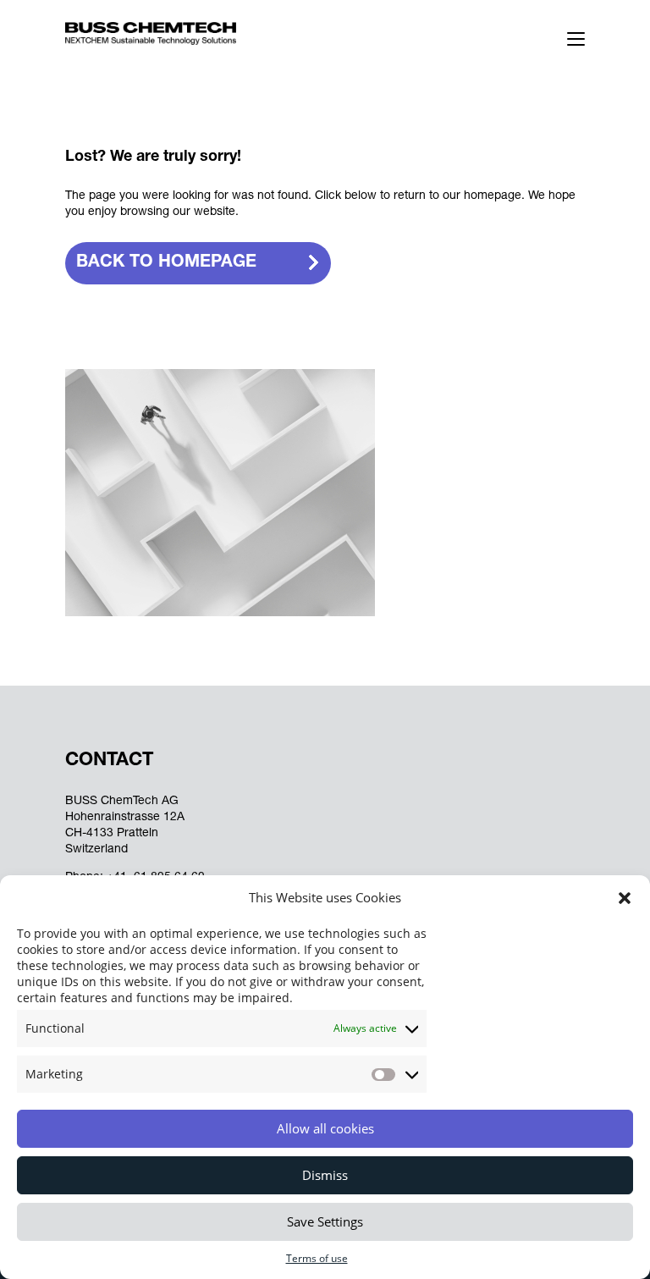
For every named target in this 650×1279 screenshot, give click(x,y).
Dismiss (325, 1174)
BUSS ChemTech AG (122, 802)
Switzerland (96, 850)
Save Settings (325, 1221)
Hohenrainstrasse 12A (125, 818)
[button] (624, 898)
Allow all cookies (325, 1128)
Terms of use (317, 1258)
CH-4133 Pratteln (111, 834)
